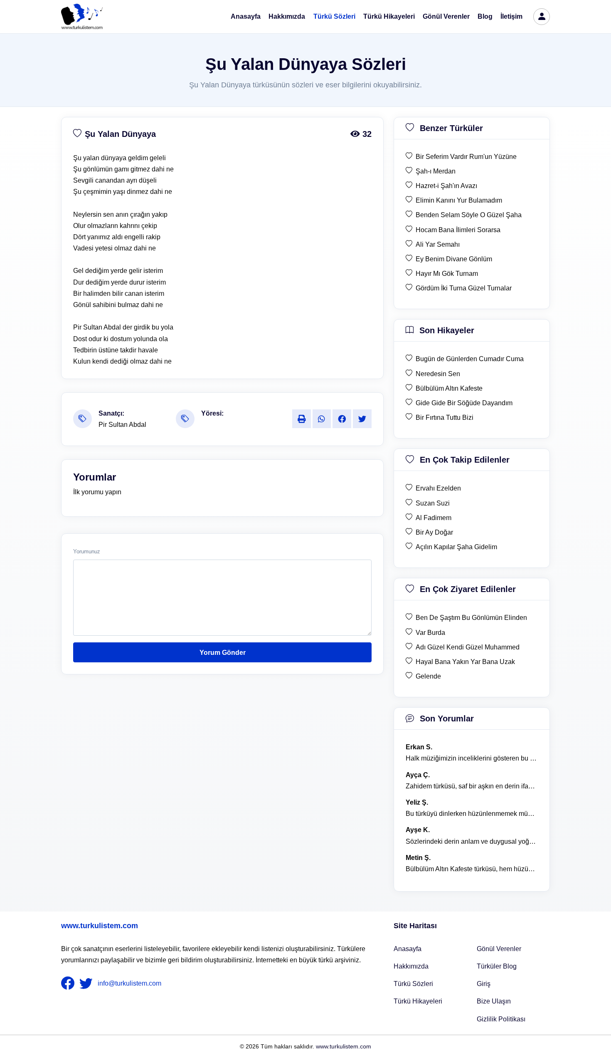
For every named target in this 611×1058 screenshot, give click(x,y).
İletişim (511, 16)
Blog (485, 16)
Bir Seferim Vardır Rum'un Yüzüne (466, 156)
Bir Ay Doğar (434, 532)
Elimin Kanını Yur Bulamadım (459, 200)
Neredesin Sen (438, 373)
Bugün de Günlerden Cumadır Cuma (470, 358)
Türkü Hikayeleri (389, 16)
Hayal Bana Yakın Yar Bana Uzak (465, 661)
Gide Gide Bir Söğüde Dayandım (464, 402)
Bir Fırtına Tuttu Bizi (444, 417)
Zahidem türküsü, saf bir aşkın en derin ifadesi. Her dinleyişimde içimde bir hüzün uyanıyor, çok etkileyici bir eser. (472, 786)
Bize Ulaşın (494, 1001)
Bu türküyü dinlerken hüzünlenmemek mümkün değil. (472, 813)
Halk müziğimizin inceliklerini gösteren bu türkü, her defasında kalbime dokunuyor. (472, 758)
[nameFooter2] (87, 983)
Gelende (428, 676)
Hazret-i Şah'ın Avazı (446, 185)
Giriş (483, 983)
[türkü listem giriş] (541, 16)
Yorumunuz (86, 552)
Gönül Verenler (446, 16)
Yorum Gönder (223, 652)
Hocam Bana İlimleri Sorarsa (458, 229)
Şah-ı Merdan (436, 171)
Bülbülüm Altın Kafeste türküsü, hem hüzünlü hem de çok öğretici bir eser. (472, 868)
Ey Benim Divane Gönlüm (454, 259)
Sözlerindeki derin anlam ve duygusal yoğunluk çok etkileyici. (472, 841)
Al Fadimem (433, 517)
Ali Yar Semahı (438, 244)
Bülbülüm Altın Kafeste (449, 388)
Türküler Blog (497, 966)
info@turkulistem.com (129, 983)
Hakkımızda (287, 16)
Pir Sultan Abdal (122, 424)
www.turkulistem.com (99, 926)
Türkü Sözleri (334, 16)
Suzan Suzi (433, 503)
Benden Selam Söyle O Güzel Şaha (469, 214)
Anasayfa (246, 16)
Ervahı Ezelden (438, 488)
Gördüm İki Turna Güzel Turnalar (464, 288)
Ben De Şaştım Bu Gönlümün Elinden (471, 617)
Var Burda (430, 632)
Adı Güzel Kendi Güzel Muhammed (468, 647)
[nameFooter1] (69, 983)
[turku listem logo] (82, 17)
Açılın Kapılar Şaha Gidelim (456, 546)
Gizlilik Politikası (501, 1019)
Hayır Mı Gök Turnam (447, 273)
